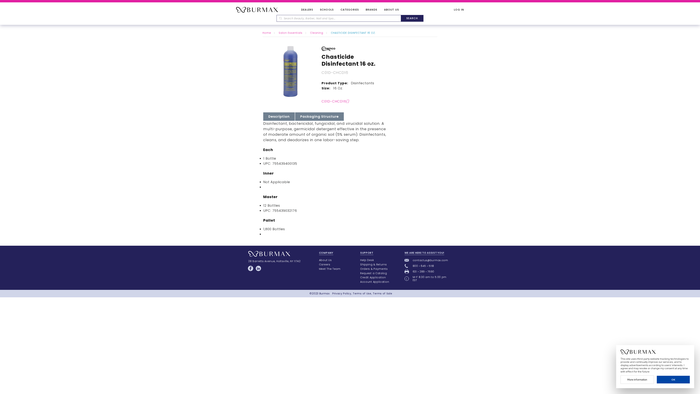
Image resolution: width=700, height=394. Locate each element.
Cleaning (316, 33)
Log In (459, 9)
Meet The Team (330, 269)
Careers (324, 264)
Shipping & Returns (373, 264)
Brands (371, 9)
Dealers (307, 9)
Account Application (374, 282)
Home (266, 33)
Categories (350, 9)
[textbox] (339, 18)
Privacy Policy (341, 293)
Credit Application (373, 277)
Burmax (324, 293)
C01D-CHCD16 (335, 101)
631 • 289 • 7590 (423, 271)
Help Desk (367, 260)
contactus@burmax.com (430, 260)
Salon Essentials (290, 33)
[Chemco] (328, 48)
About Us (391, 9)
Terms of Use (362, 293)
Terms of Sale (382, 293)
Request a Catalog (373, 273)
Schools (327, 9)
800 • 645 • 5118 (423, 266)
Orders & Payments (374, 269)
